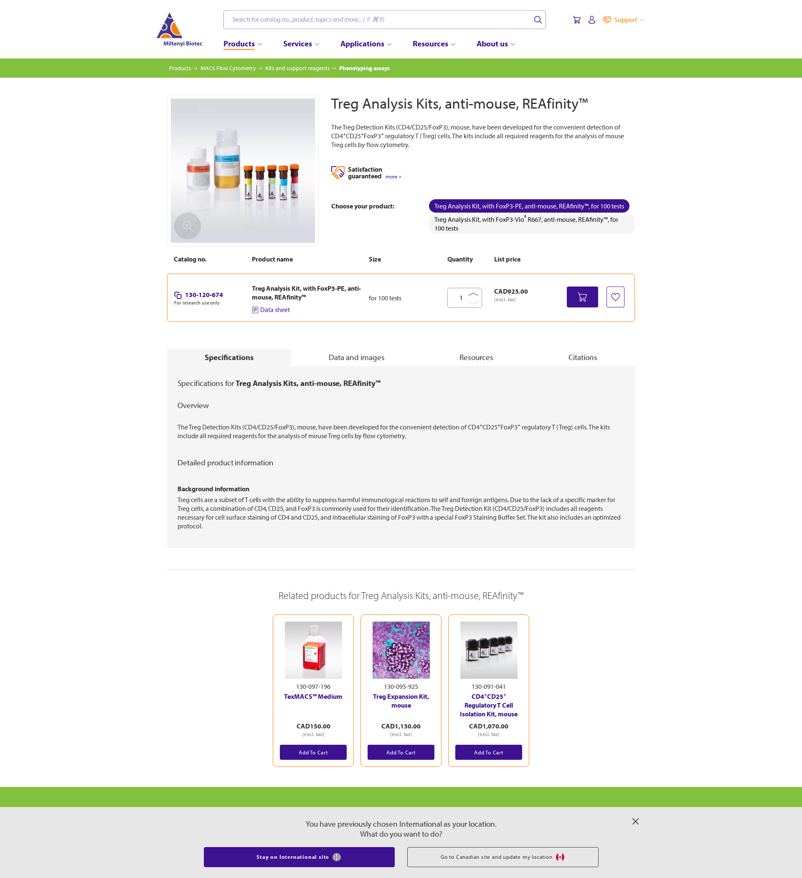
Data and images (357, 357)
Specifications (229, 357)
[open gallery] (243, 170)
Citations (583, 357)
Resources (476, 357)
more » (393, 176)
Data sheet (275, 309)
